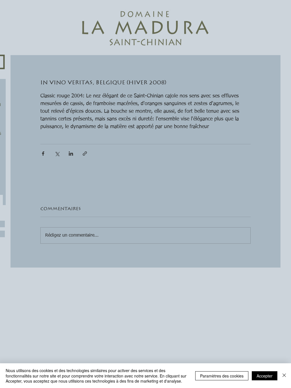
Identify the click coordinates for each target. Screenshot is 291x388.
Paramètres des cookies (222, 376)
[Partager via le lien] (85, 153)
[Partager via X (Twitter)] (57, 153)
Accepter (265, 376)
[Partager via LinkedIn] (71, 153)
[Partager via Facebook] (43, 153)
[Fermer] (284, 375)
